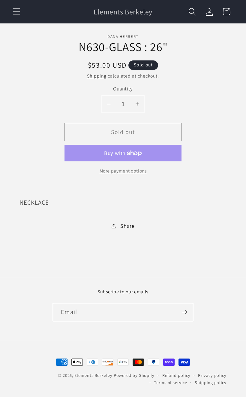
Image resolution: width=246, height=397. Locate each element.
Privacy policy (212, 375)
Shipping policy (210, 382)
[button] (16, 11)
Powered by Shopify (134, 375)
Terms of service (170, 382)
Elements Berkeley (93, 375)
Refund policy (176, 375)
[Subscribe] (184, 312)
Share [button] (127, 225)
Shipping (96, 76)
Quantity (123, 88)
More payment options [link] (123, 171)
